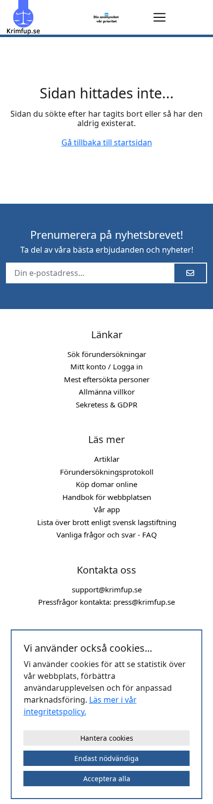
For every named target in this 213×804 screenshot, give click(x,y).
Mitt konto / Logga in (106, 366)
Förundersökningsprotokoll (107, 472)
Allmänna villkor (107, 392)
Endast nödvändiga (106, 758)
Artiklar (106, 459)
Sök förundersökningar (106, 354)
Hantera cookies (106, 738)
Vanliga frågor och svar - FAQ (106, 534)
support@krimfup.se (107, 589)
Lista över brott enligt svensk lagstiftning (106, 522)
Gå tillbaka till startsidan (106, 142)
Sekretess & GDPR (106, 404)
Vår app (107, 509)
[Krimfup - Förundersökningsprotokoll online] (48, 17)
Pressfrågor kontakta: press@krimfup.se (106, 602)
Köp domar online (106, 484)
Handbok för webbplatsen (106, 497)
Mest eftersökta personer (107, 379)
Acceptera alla (106, 778)
